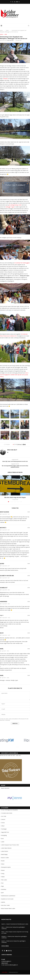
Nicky (2, 633)
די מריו (1, 615)
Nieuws (3, 870)
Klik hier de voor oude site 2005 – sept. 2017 (10, 755)
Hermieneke (3, 601)
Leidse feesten (4, 851)
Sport (2, 892)
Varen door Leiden (5, 905)
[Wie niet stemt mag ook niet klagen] (15, 485)
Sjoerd (3, 924)
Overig (2, 873)
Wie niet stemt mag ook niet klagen (15, 497)
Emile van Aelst (10, 40)
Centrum (3, 819)
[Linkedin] (14, 1)
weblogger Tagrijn (10, 207)
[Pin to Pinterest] (18, 444)
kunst (2, 838)
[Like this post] (14, 444)
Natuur (2, 864)
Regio (2, 886)
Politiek (3, 876)
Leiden (7, 30)
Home (1, 30)
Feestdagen (4, 829)
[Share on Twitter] (17, 444)
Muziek (2, 860)
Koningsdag (4, 835)
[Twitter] (12, 1)
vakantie (3, 902)
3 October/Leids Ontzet (6, 813)
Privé (2, 883)
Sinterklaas (3, 889)
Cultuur (2, 826)
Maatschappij (4, 854)
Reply (29, 527)
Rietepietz (5, 78)
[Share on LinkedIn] (20, 444)
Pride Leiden (4, 880)
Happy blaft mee (5, 832)
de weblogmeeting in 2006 (15, 205)
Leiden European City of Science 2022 (10, 845)
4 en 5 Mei (3, 816)
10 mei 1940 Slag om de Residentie (9, 810)
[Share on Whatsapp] (21, 444)
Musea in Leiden (5, 857)
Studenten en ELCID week (7, 899)
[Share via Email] (24, 444)
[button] (1, 488)
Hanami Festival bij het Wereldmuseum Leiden (17, 924)
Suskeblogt (3, 587)
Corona (3, 822)
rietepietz (3, 527)
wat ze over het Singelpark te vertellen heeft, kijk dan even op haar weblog (14, 374)
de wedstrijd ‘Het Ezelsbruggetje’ (22, 263)
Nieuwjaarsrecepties (6, 867)
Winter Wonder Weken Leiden (8, 908)
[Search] (28, 26)
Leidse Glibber (4, 972)
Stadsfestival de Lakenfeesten (8, 895)
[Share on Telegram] (23, 444)
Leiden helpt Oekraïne (6, 848)
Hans (2, 927)
